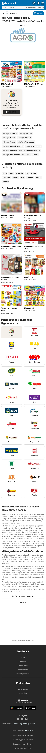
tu (31, 589)
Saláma (38, 177)
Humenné (33, 146)
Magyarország (24, 724)
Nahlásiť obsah (23, 666)
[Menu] (42, 3)
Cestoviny (19, 173)
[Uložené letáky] (34, 3)
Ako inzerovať (23, 689)
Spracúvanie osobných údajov (23, 744)
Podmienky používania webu (23, 740)
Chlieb (33, 173)
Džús (22, 177)
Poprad (8, 142)
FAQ (23, 658)
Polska (32, 724)
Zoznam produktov (23, 674)
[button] (38, 3)
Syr (27, 173)
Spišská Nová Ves (13, 146)
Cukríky (30, 177)
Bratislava (9, 133)
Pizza (4, 173)
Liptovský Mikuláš (29, 150)
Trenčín (24, 138)
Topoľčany (30, 155)
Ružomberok (11, 155)
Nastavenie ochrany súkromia (23, 735)
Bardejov (9, 150)
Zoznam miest (23, 670)
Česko (15, 724)
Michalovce (26, 142)
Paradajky (6, 177)
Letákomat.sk (29, 730)
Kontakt (23, 662)
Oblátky (5, 182)
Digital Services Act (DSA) (23, 748)
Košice (26, 133)
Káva (11, 173)
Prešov (8, 138)
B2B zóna (23, 693)
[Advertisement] (23, 41)
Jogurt (15, 177)
